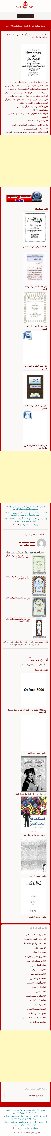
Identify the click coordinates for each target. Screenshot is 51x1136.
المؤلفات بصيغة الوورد (35, 996)
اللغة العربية (39, 991)
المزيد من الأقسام (36, 1022)
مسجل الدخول (33, 665)
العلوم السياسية (37, 974)
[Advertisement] (25, 161)
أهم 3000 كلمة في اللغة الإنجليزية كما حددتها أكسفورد (27, 711)
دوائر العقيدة (39, 1004)
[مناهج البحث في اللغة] (33, 732)
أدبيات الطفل (38, 952)
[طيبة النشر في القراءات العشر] (33, 62)
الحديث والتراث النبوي (35, 961)
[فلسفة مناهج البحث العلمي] (33, 814)
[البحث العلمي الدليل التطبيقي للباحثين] (33, 773)
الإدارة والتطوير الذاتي (35, 934)
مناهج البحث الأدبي (38, 876)
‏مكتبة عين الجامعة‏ (37, 1095)
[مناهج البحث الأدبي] (33, 855)
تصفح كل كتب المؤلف (15, 552)
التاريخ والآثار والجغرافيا (34, 956)
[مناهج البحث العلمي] (33, 896)
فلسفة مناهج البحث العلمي (34, 835)
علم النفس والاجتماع (35, 1009)
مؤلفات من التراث (36, 1013)
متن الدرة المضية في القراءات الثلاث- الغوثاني (17, 577)
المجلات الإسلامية (37, 1000)
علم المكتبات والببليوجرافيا (33, 1017)
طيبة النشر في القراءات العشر (23, 125)
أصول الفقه (39, 948)
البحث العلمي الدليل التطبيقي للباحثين (30, 794)
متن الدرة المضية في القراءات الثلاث (17, 599)
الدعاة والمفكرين (37, 965)
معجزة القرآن (33, 642)
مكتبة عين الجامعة (40, 34)
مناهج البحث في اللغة (37, 753)
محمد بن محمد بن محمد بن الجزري (20, 132)
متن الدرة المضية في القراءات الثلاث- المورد (17, 620)
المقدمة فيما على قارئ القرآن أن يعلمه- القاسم (18, 556)
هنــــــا (16, 524)
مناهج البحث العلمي (37, 916)
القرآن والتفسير (23, 34)
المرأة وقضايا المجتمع (35, 982)
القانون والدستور (37, 978)
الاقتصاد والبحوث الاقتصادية (33, 943)
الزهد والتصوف (38, 969)
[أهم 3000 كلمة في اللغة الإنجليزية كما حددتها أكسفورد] (33, 690)
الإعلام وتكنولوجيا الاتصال (33, 939)
